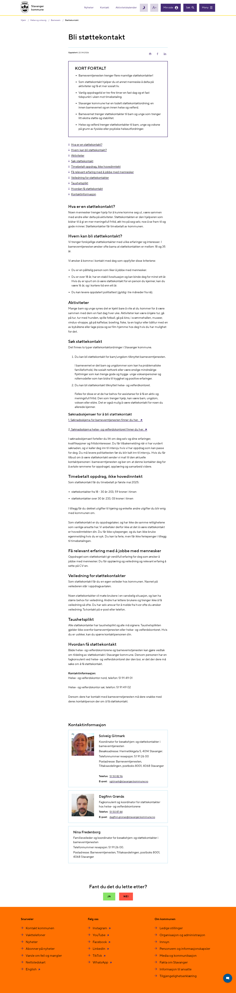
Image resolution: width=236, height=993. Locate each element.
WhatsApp (101, 962)
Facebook (100, 942)
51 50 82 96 (116, 776)
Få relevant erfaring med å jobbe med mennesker (102, 172)
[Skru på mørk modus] (144, 8)
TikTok (98, 955)
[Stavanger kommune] (32, 7)
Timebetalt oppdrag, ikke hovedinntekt (96, 166)
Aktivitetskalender (126, 7)
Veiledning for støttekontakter (90, 177)
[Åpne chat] (227, 978)
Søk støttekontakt (82, 161)
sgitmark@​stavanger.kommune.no (128, 781)
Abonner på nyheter (40, 949)
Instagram (100, 928)
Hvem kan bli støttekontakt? (89, 150)
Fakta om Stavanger (174, 962)
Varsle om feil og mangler (44, 955)
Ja (109, 896)
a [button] (154, 8)
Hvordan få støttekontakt (87, 188)
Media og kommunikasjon (178, 955)
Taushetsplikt (79, 183)
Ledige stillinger (171, 928)
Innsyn (164, 942)
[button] (150, 54)
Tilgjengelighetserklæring (178, 976)
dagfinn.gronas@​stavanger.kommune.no (132, 817)
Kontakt (105, 7)
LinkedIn (99, 949)
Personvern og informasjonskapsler (185, 949)
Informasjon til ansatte (176, 969)
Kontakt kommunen (40, 928)
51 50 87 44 (115, 811)
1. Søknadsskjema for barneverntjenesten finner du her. (103, 420)
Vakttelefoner (35, 935)
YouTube (99, 935)
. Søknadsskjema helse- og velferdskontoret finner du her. (107, 429)
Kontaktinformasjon (83, 194)
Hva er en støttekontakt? (86, 144)
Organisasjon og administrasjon (182, 935)
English (31, 969)
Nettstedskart (35, 962)
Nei (125, 896)
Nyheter (89, 7)
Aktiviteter (77, 155)
